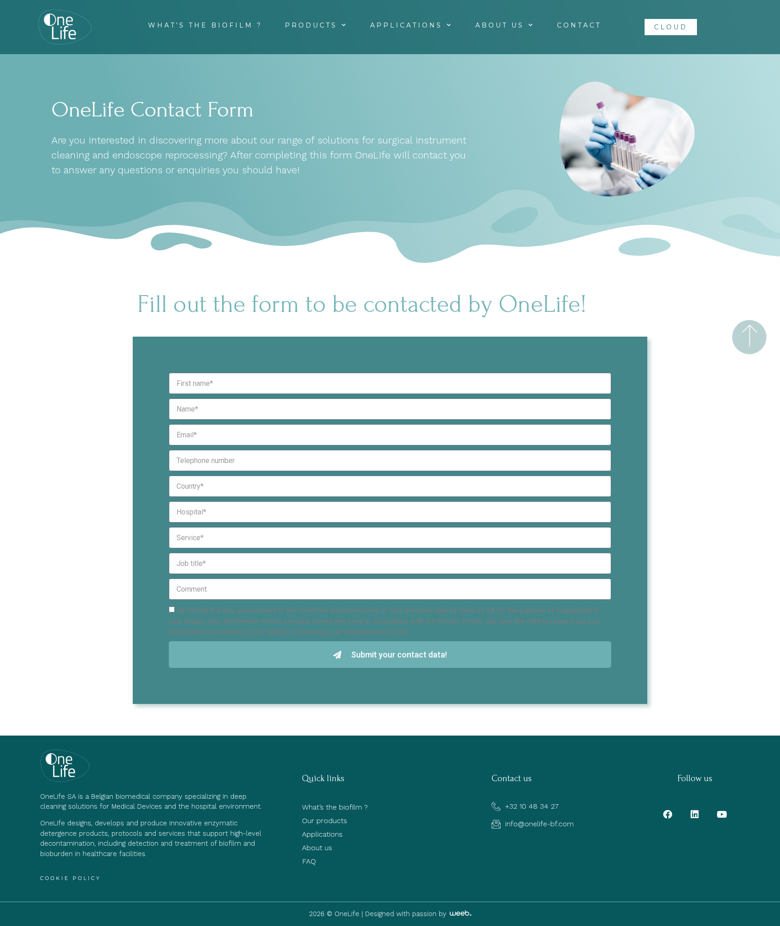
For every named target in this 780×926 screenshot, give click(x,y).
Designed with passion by (407, 914)
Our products (324, 820)
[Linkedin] (694, 814)
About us (499, 25)
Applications (406, 25)
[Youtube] (721, 814)
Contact (579, 25)
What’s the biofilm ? (205, 25)
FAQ (309, 861)
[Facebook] (667, 814)
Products (311, 25)
